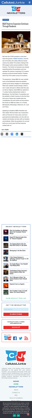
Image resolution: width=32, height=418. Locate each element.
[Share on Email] (2, 134)
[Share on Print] (7, 134)
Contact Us (16, 392)
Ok (14, 415)
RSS (16, 395)
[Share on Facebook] (12, 134)
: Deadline (7, 130)
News (16, 381)
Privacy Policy (16, 401)
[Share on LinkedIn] (17, 134)
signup (16, 327)
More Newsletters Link (16, 298)
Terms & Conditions (16, 398)
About (16, 390)
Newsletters (16, 387)
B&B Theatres (18, 59)
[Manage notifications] (28, 414)
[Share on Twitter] (22, 134)
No (18, 415)
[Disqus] (16, 159)
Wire (16, 384)
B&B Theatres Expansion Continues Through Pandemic (15, 25)
